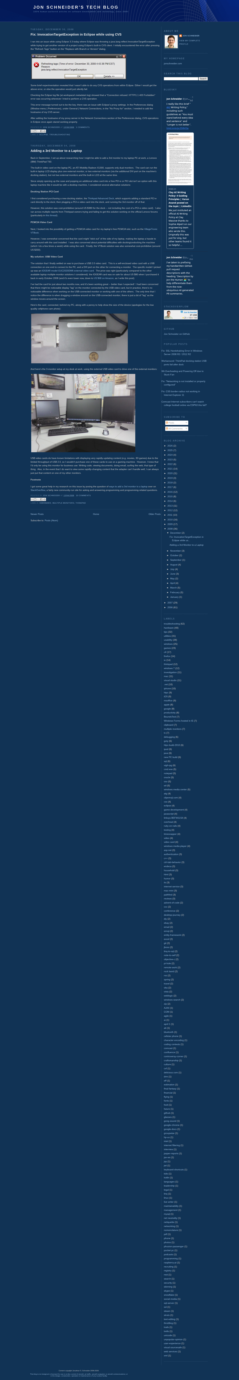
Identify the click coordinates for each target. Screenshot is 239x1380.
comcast (168, 1048)
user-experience (172, 1343)
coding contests (172, 1044)
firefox (167, 656)
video (166, 838)
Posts (171, 422)
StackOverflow (38, 490)
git (165, 943)
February (175, 592)
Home (96, 514)
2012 (170, 510)
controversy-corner (173, 1056)
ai (165, 1020)
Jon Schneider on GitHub (177, 334)
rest (166, 1274)
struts (167, 1315)
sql (165, 761)
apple (167, 704)
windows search (172, 999)
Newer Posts (37, 514)
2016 (170, 492)
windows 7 (169, 668)
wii (165, 785)
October (174, 555)
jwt (165, 1165)
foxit (166, 1104)
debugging (169, 737)
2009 (170, 524)
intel (166, 1141)
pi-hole (167, 963)
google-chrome (171, 1125)
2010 (170, 519)
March (173, 587)
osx (165, 781)
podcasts (168, 1254)
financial (168, 1092)
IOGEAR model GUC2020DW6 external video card (68, 270)
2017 (170, 487)
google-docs (170, 1129)
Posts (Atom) (51, 520)
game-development (174, 809)
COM (166, 1011)
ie (165, 660)
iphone (167, 688)
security (168, 1282)
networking (169, 1226)
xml (165, 1355)
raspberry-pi (170, 1262)
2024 (170, 455)
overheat (168, 822)
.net (166, 684)
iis (165, 882)
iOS (166, 696)
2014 (170, 501)
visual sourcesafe (173, 1347)
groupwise (169, 1133)
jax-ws (167, 1157)
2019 (170, 478)
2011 (170, 515)
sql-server (169, 1303)
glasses (168, 1117)
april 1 (167, 1024)
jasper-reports (171, 1153)
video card (169, 842)
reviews (168, 898)
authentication (171, 854)
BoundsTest (170, 716)
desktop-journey (172, 915)
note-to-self (170, 955)
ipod (166, 749)
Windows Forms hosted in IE (178, 720)
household (169, 870)
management (171, 1210)
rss (165, 975)
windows (168, 644)
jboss (166, 947)
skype (167, 1290)
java (166, 753)
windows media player (175, 846)
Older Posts (155, 514)
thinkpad (81, 503)
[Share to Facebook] (41, 131)
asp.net (168, 850)
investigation (170, 672)
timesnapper (170, 834)
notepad (168, 773)
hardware (45, 503)
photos (167, 1242)
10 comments (83, 495)
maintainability (171, 1206)
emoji (166, 931)
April (172, 583)
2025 (170, 450)
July (172, 569)
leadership (169, 1185)
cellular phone (171, 1036)
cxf (165, 1068)
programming (171, 1258)
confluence (169, 1052)
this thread (51, 215)
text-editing (169, 1319)
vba (166, 987)
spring (167, 979)
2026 (170, 445)
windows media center (175, 789)
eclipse (44, 135)
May (172, 578)
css (165, 801)
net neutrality (170, 1218)
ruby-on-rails (170, 826)
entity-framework (172, 935)
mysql (167, 1214)
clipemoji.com (171, 797)
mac (166, 676)
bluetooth (168, 1032)
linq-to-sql (169, 951)
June (173, 573)
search (167, 1278)
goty (166, 741)
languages (169, 1181)
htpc (166, 692)
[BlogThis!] (35, 131)
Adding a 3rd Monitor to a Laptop (56, 151)
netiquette (169, 1222)
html (166, 874)
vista (166, 991)
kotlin (166, 1177)
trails (166, 1327)
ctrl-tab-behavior (172, 862)
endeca (168, 866)
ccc (165, 906)
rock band (169, 971)
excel (166, 939)
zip (165, 1003)
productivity (170, 712)
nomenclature (171, 1230)
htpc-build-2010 (172, 745)
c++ (166, 858)
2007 (170, 602)
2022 (170, 464)
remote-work (170, 967)
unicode (168, 1335)
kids (166, 1173)
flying (166, 1096)
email (166, 927)
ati (165, 1028)
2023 (170, 459)
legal (166, 1189)
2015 (170, 496)
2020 (170, 473)
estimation (169, 1084)
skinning (168, 1286)
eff (165, 1080)
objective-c (169, 959)
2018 (170, 482)
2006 (170, 607)
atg (165, 793)
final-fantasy (170, 1088)
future (167, 1109)
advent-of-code (171, 902)
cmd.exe (168, 769)
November (176, 550)
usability (168, 640)
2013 (170, 505)
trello (166, 1331)
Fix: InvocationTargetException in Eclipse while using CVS (76, 34)
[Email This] (32, 131)
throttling (168, 1323)
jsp (165, 1161)
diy (165, 918)
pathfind (168, 894)
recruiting (168, 1266)
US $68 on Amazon (104, 278)
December (176, 533)
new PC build (170, 757)
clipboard (168, 725)
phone (167, 1238)
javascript (169, 813)
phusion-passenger (174, 1246)
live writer (169, 1202)
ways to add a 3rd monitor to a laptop (128, 486)
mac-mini (168, 890)
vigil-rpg (168, 765)
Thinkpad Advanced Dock (101, 198)
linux (166, 1197)
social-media (170, 1299)
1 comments (83, 127)
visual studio (170, 680)
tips (165, 632)
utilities (167, 636)
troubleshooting (59, 135)
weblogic (168, 995)
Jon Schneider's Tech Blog (76, 7)
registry (168, 1270)
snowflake (169, 1295)
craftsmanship (171, 1060)
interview (168, 1149)
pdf (165, 1234)
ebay (166, 923)
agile (166, 1016)
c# (165, 652)
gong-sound (170, 1121)
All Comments (175, 428)
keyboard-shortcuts (174, 1169)
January (174, 597)
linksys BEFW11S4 (173, 818)
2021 (170, 468)
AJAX (166, 1008)
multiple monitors (63, 503)
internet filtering (172, 1145)
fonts (166, 1100)
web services (170, 1351)
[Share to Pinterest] (44, 131)
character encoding (174, 1040)
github (167, 1113)
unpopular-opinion (173, 1339)
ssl (165, 1307)
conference (169, 911)
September (176, 560)
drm (166, 1076)
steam (167, 1311)
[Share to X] (38, 131)
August (174, 564)
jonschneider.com (173, 63)
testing (167, 830)
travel (167, 983)
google (167, 708)
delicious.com (171, 1072)
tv (165, 733)
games (167, 648)
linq (165, 1193)
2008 (170, 528)
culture (167, 1064)
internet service (172, 886)
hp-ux (167, 1137)
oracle (167, 777)
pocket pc (169, 1250)
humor (167, 878)
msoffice (168, 700)
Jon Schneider (51, 127)
